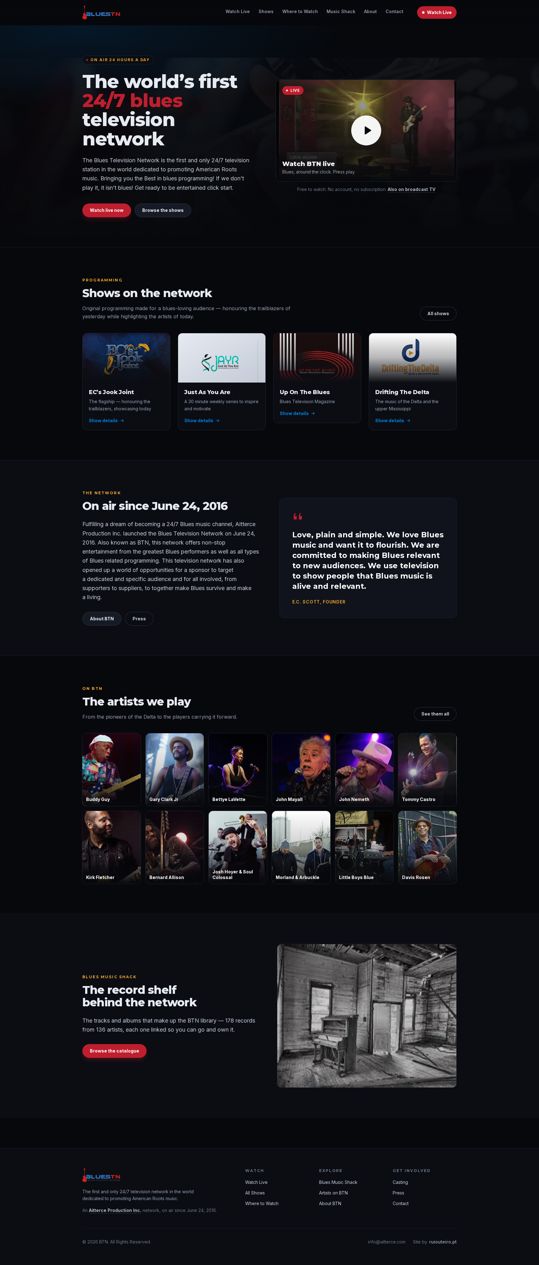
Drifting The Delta (402, 391)
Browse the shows (163, 210)
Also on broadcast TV (411, 189)
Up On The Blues (305, 391)
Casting (400, 1182)
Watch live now (107, 210)
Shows (266, 11)
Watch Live (238, 11)
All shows (438, 313)
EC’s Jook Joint (111, 391)
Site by (435, 1241)
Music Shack (341, 11)
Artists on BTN (333, 1192)
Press (139, 618)
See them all (435, 713)
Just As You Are (207, 391)
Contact (394, 11)
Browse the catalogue (114, 1050)
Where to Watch (300, 11)
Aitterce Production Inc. (115, 1210)
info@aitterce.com (386, 1241)
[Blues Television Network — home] (101, 12)
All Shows (255, 1192)
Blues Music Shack (338, 1182)
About (370, 11)
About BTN (102, 618)
